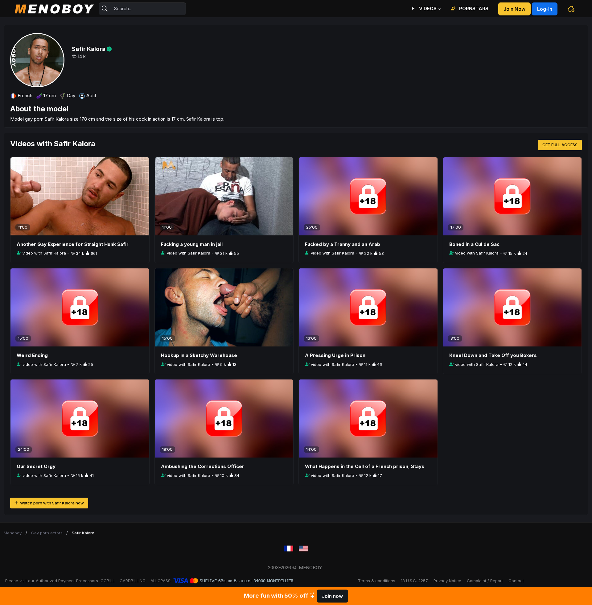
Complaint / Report (485, 580)
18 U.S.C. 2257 (414, 580)
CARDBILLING (133, 580)
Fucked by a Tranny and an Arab (342, 244)
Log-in (544, 9)
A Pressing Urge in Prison (335, 355)
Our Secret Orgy (36, 466)
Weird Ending (32, 355)
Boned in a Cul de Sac (474, 244)
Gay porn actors (47, 532)
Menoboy (13, 532)
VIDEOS (427, 8)
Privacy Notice (447, 580)
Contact (516, 580)
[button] (571, 8)
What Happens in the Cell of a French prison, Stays (364, 466)
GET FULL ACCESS (560, 144)
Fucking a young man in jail (192, 244)
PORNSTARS (473, 8)
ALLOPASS (160, 580)
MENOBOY (310, 567)
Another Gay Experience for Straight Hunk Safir (73, 244)
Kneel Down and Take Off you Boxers (493, 355)
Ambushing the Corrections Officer (202, 466)
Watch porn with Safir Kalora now (51, 502)
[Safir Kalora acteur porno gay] (288, 548)
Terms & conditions (376, 580)
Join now (514, 9)
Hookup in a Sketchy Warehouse (199, 355)
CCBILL (108, 580)
